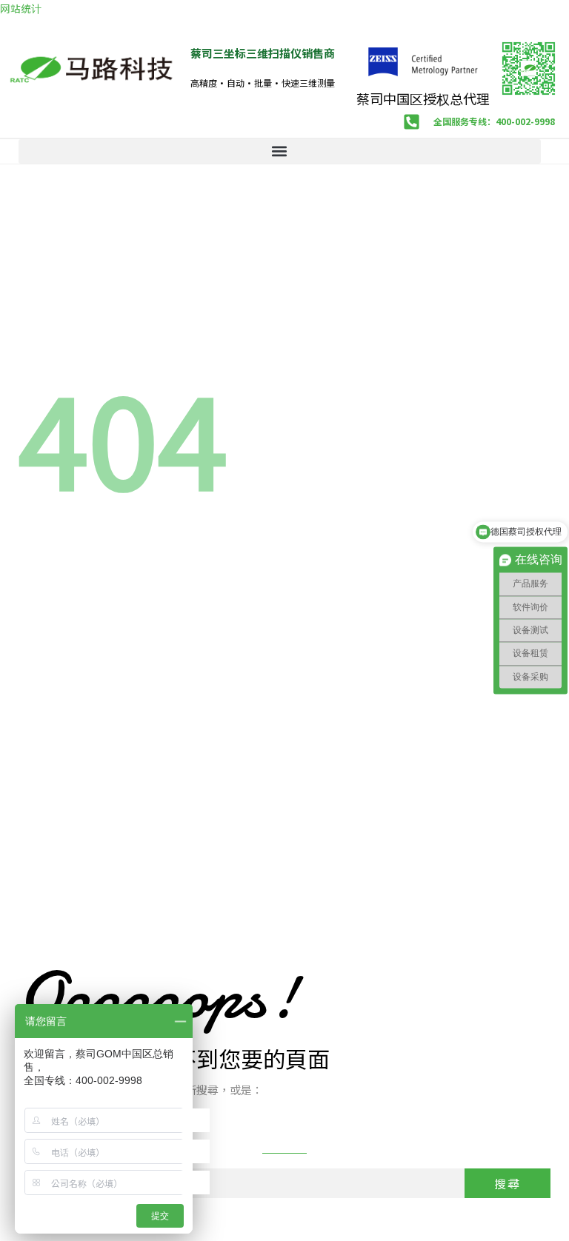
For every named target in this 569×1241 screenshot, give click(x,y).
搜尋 (507, 1183)
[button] (280, 151)
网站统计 (20, 8)
